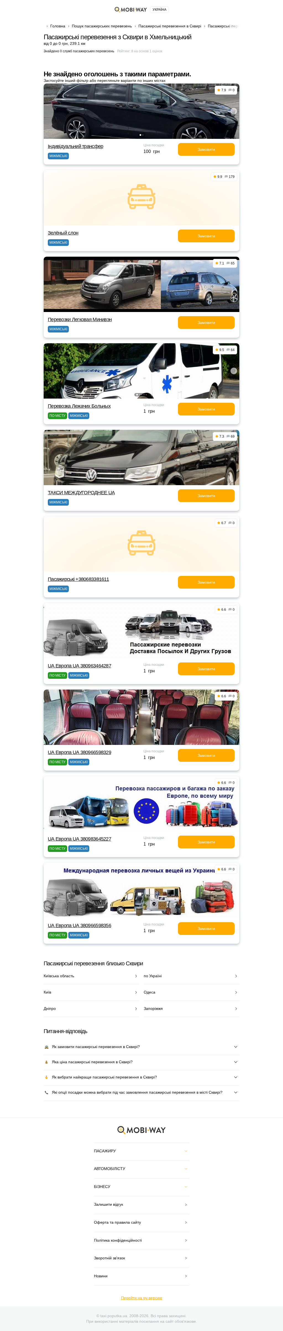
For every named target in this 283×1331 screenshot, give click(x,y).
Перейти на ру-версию (141, 1298)
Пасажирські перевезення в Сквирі (169, 26)
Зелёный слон (63, 233)
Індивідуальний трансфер (75, 146)
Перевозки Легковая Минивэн (80, 319)
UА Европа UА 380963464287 (79, 666)
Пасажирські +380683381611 (78, 579)
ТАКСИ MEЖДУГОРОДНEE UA (81, 492)
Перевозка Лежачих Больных (79, 406)
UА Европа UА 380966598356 (79, 925)
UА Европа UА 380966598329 (79, 752)
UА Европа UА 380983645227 (79, 839)
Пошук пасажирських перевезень (102, 26)
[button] (140, 135)
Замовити (206, 149)
